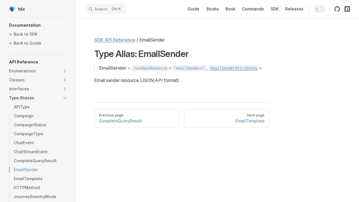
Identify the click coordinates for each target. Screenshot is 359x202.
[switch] (319, 9)
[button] (38, 25)
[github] (337, 9)
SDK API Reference (114, 40)
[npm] (347, 9)
